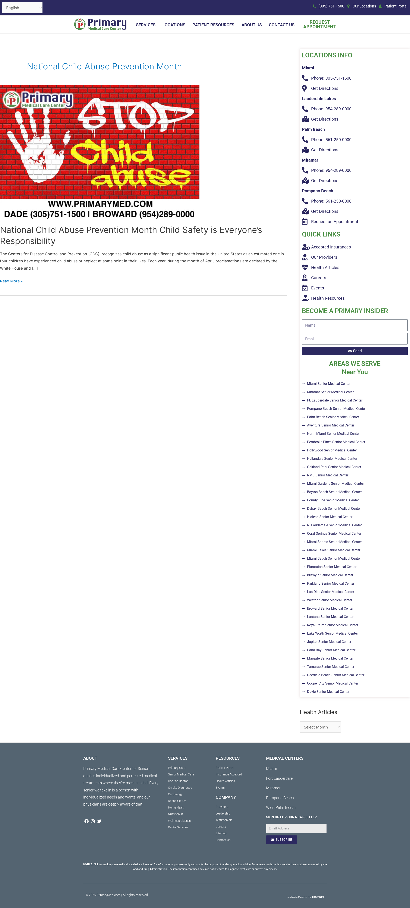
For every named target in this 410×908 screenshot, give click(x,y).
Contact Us (281, 24)
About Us (252, 24)
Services (145, 24)
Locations (174, 24)
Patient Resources (213, 24)
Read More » (11, 280)
